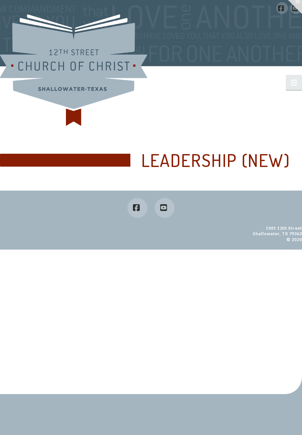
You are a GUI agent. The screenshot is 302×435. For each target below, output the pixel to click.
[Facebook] (282, 8)
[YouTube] (165, 208)
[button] (294, 82)
